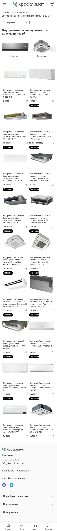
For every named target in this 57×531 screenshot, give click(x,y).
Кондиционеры (20, 12)
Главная (6, 12)
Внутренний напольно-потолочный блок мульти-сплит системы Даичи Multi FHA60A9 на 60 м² (15, 303)
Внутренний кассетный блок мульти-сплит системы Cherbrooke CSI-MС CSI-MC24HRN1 (41, 428)
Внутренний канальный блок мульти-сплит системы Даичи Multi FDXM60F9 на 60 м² (40, 219)
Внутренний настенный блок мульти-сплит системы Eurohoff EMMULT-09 (14, 386)
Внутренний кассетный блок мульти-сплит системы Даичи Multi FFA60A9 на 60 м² (40, 261)
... (33, 12)
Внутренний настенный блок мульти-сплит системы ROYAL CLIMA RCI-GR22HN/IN (15, 93)
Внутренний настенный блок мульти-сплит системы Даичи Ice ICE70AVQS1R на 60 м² (13, 177)
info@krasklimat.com (13, 463)
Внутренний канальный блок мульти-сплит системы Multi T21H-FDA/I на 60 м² (14, 344)
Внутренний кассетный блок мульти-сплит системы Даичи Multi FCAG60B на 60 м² (13, 261)
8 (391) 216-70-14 (11, 460)
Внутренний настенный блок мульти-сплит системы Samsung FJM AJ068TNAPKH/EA (13, 428)
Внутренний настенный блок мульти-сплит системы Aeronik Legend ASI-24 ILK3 (42, 386)
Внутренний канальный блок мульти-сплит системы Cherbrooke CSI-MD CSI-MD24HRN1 (15, 135)
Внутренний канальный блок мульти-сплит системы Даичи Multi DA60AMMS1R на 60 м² (40, 177)
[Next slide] (53, 49)
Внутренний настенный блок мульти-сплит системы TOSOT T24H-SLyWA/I (40, 93)
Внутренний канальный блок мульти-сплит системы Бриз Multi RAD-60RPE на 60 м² (40, 135)
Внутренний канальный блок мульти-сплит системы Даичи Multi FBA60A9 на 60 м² (13, 219)
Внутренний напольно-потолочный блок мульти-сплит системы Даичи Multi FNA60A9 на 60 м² (41, 303)
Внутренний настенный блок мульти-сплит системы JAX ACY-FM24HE (41, 343)
